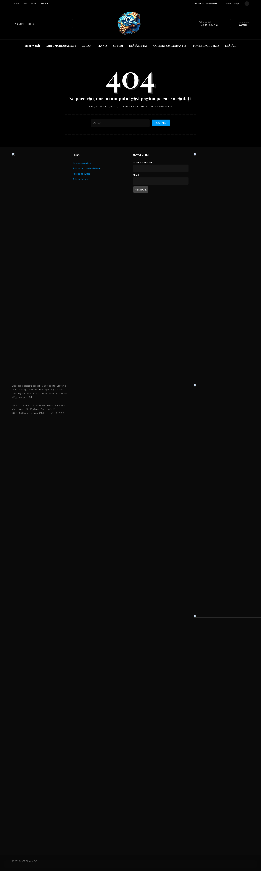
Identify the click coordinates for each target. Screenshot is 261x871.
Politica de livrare (81, 173)
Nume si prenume (142, 162)
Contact (44, 3)
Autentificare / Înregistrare (204, 3)
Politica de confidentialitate (86, 168)
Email (136, 175)
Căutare (68, 23)
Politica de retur (80, 179)
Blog (33, 3)
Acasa (16, 3)
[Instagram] (247, 3)
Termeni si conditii (81, 163)
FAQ (25, 3)
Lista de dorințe (232, 3)
